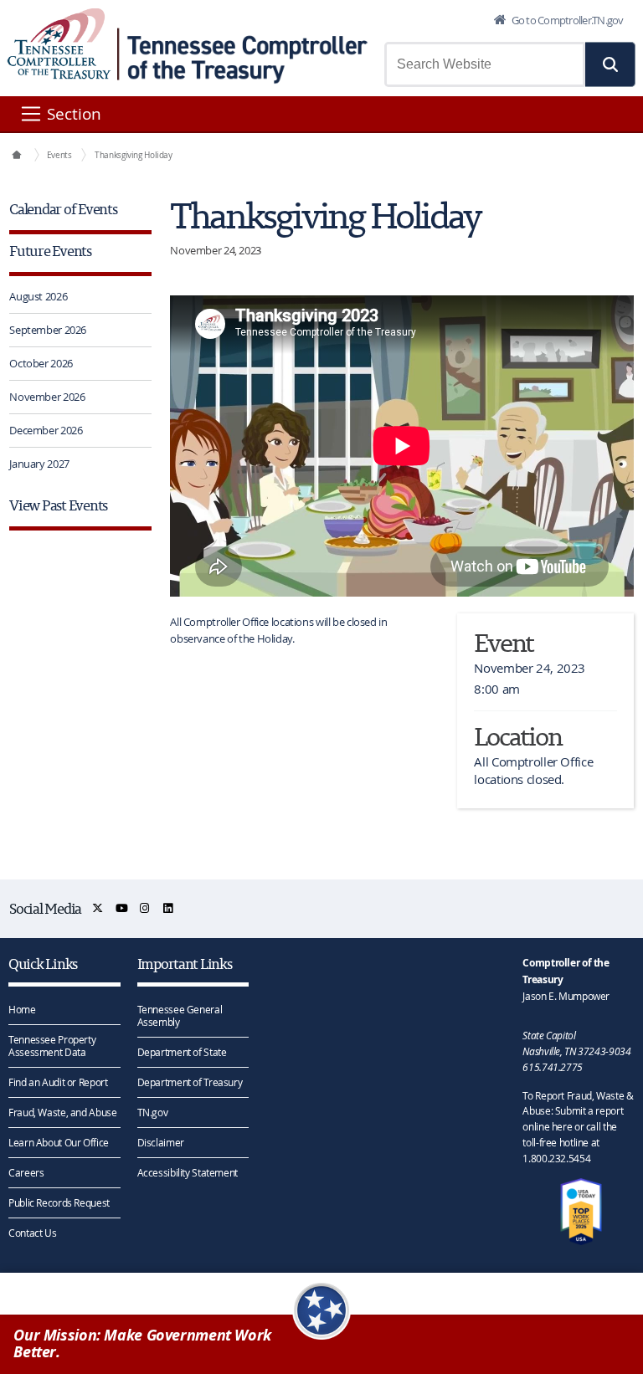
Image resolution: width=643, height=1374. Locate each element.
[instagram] (145, 908)
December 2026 (45, 430)
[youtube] (123, 908)
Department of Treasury (190, 1082)
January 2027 (39, 463)
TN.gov (152, 1112)
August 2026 (38, 296)
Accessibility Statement (187, 1172)
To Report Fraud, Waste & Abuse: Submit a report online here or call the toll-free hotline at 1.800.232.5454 (577, 1127)
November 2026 (47, 396)
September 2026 (47, 329)
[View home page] (59, 43)
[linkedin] (168, 908)
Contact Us (32, 1232)
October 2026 (41, 363)
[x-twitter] (98, 908)
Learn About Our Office (58, 1142)
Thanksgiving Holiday (133, 155)
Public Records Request (59, 1202)
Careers (26, 1172)
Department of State (182, 1052)
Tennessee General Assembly (180, 1015)
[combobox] (485, 64)
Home (22, 1009)
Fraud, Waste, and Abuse (62, 1112)
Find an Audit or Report (57, 1082)
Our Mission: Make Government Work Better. (142, 1344)
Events (59, 155)
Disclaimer (160, 1142)
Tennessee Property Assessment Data (51, 1046)
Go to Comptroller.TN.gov (566, 20)
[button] (610, 64)
